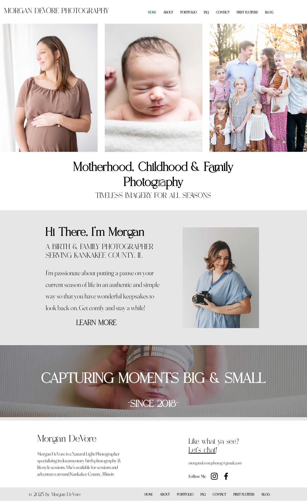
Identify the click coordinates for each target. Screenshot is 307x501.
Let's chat (202, 451)
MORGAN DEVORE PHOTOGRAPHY (56, 12)
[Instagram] (214, 476)
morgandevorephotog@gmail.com (215, 463)
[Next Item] (298, 87)
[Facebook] (226, 476)
